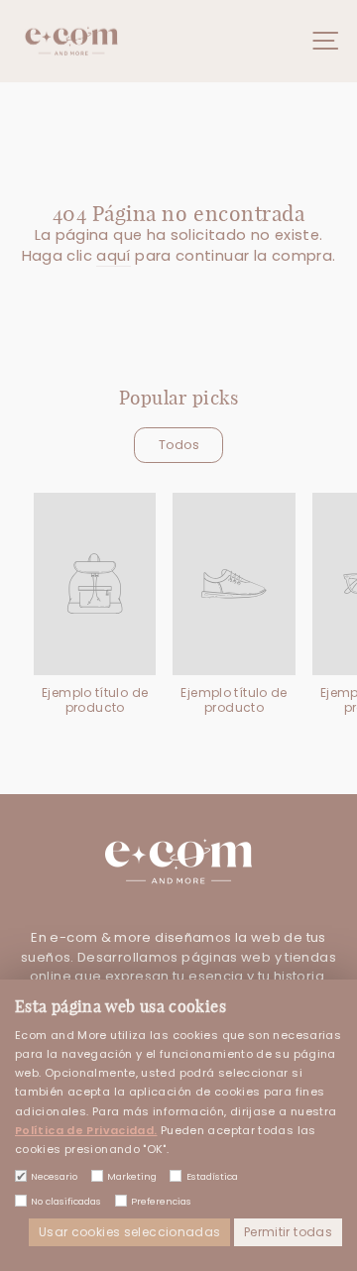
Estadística (211, 1176)
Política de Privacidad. (86, 1130)
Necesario (54, 1176)
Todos (179, 444)
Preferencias (161, 1201)
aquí (113, 256)
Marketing (132, 1176)
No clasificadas (66, 1201)
